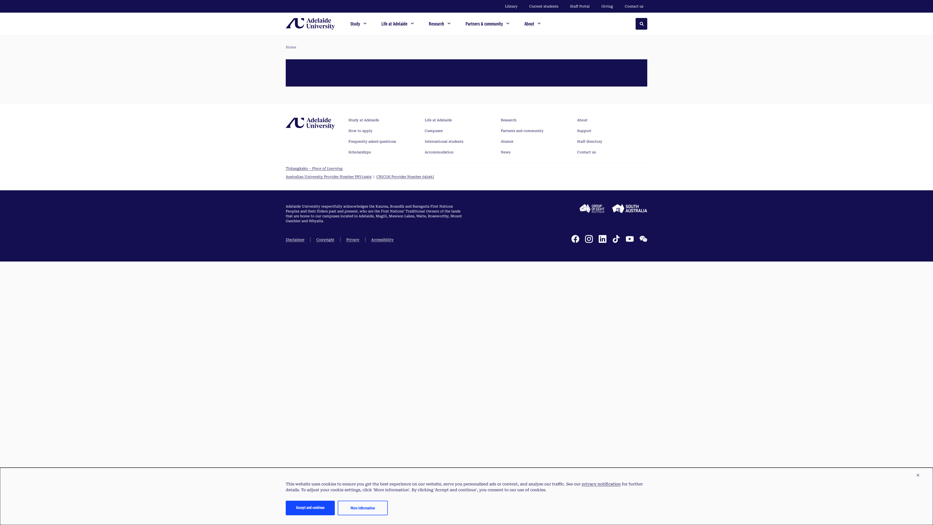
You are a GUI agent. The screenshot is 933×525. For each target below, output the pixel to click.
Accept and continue (310, 507)
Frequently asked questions (372, 141)
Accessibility (382, 240)
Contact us (634, 6)
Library (511, 6)
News (505, 152)
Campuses (434, 131)
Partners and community (522, 131)
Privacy (352, 240)
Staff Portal (580, 6)
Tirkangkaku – (314, 168)
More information (363, 508)
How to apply (360, 131)
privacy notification (601, 484)
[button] (917, 475)
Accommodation (439, 152)
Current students (543, 6)
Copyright (325, 240)
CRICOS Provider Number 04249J (405, 177)
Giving (607, 6)
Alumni (507, 141)
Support (584, 131)
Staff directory (589, 141)
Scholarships (359, 152)
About (582, 120)
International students (444, 141)
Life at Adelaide (438, 120)
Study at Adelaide (363, 120)
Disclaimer (295, 240)
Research (508, 120)
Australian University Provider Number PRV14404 (328, 177)
